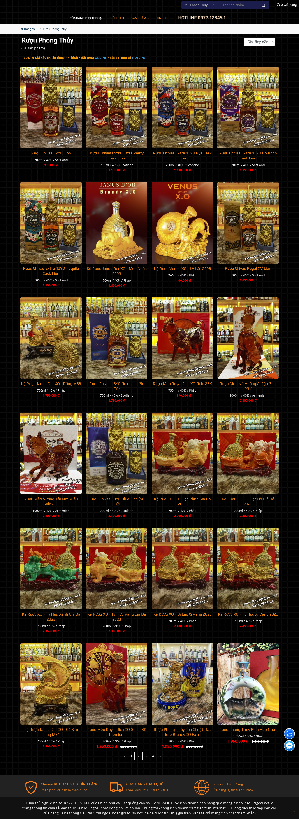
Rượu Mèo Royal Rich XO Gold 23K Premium (116, 732)
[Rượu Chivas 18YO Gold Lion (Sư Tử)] (116, 338)
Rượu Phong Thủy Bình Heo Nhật (248, 729)
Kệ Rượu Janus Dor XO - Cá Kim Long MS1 (51, 732)
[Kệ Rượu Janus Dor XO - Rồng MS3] (51, 338)
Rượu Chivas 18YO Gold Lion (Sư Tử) (116, 386)
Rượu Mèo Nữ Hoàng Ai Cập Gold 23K (248, 386)
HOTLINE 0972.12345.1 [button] (202, 17)
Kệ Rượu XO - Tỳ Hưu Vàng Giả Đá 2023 (116, 616)
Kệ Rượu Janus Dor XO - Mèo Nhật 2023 (117, 271)
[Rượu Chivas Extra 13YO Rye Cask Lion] (182, 107)
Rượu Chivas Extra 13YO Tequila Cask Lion (51, 271)
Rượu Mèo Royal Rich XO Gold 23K (182, 383)
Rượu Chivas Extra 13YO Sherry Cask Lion (117, 155)
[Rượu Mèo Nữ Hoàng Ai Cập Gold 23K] (248, 338)
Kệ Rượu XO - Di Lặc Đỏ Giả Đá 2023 (248, 501)
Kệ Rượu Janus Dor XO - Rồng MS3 (51, 383)
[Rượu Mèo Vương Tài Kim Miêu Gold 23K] (51, 453)
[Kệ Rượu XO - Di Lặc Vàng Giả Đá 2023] (182, 453)
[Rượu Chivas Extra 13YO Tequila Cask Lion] (51, 223)
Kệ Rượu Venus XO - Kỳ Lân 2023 (182, 268)
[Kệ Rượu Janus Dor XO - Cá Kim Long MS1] (51, 684)
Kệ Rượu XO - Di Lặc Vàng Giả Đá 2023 (182, 501)
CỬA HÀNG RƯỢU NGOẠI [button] (86, 18)
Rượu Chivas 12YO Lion (51, 153)
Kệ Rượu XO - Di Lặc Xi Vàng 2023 (182, 614)
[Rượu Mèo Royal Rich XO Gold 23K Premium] (116, 684)
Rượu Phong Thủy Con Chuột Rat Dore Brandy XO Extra (182, 732)
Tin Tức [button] (162, 18)
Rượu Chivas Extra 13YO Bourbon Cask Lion (248, 155)
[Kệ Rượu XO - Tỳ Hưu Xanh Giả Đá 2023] (51, 568)
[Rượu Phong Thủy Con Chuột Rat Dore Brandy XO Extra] (182, 684)
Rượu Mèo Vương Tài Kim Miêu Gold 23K (51, 501)
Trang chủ (30, 29)
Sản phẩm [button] (139, 18)
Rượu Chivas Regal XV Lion (248, 268)
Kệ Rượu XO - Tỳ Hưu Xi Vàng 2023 (248, 614)
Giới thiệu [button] (117, 18)
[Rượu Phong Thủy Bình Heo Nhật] (248, 684)
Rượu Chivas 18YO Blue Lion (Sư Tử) (116, 501)
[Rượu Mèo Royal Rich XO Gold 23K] (182, 338)
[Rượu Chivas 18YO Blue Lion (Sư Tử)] (116, 453)
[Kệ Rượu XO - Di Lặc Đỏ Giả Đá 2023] (248, 453)
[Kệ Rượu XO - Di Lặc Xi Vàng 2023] (182, 568)
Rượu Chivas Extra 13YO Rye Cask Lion (182, 155)
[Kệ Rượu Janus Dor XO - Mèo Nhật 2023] (116, 223)
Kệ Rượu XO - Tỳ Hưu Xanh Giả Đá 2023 (51, 616)
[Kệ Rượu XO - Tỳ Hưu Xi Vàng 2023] (248, 568)
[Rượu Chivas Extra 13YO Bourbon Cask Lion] (248, 107)
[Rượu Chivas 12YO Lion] (51, 107)
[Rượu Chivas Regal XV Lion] (248, 223)
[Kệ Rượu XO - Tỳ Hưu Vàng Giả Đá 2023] (116, 568)
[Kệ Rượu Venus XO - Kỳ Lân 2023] (182, 223)
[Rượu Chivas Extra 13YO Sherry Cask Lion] (116, 107)
